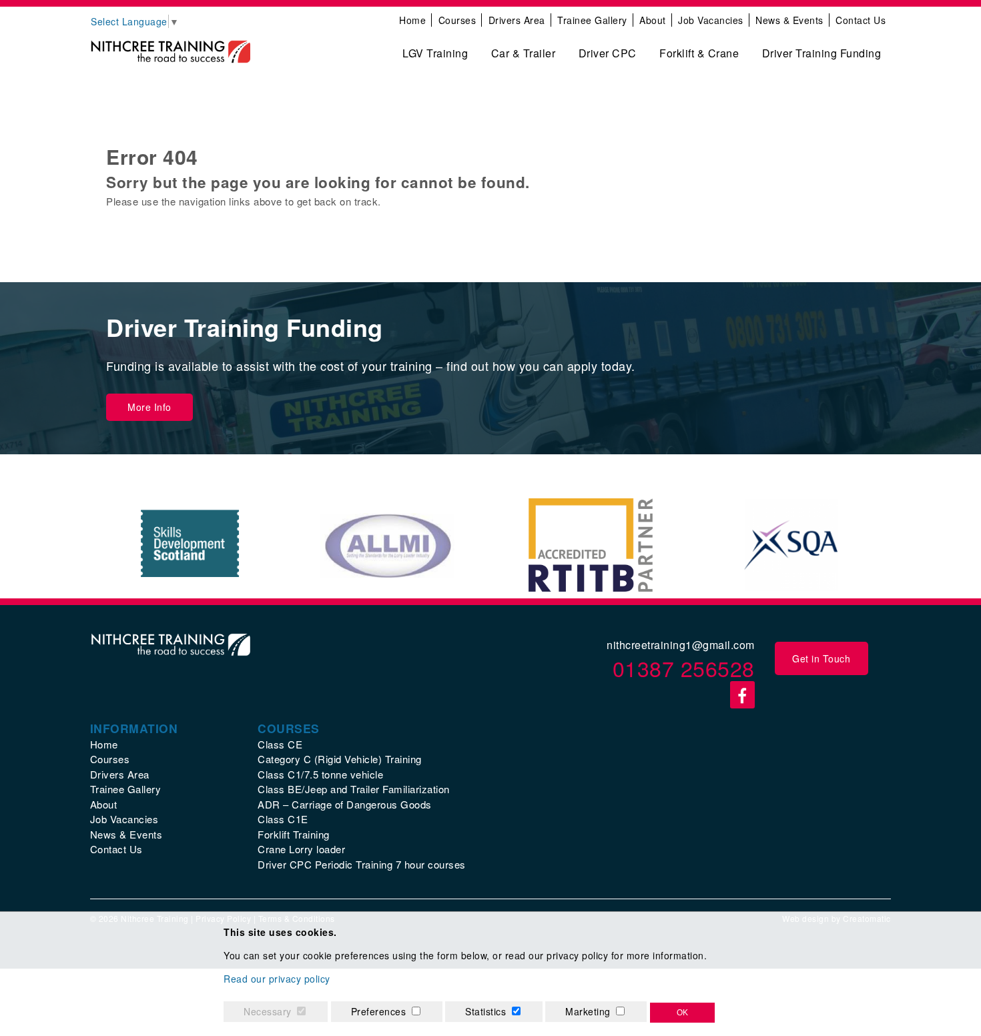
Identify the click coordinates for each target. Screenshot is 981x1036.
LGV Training (435, 53)
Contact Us (861, 20)
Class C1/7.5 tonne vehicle (320, 774)
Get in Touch (821, 658)
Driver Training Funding (822, 53)
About (652, 20)
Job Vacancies (710, 20)
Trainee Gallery (592, 20)
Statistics (485, 1011)
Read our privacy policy (277, 978)
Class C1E (283, 819)
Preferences (378, 1011)
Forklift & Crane (699, 53)
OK (682, 1012)
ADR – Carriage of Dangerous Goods (345, 804)
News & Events (789, 20)
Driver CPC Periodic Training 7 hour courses (362, 864)
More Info (149, 407)
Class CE (280, 744)
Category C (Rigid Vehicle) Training (340, 759)
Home (412, 20)
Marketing (588, 1011)
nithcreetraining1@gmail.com (681, 644)
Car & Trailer (523, 53)
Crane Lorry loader (301, 849)
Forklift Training (294, 834)
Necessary (268, 1011)
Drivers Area (516, 20)
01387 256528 (684, 667)
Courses (457, 20)
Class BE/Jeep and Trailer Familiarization (354, 789)
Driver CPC (608, 53)
